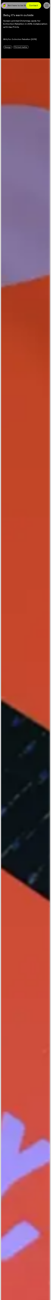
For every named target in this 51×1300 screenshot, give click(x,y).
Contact (33, 5)
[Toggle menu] (46, 5)
